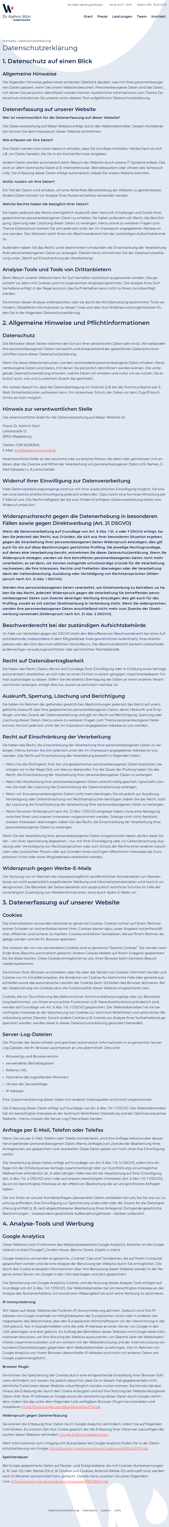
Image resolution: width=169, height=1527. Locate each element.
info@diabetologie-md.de (35, 450)
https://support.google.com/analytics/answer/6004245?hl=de (99, 1448)
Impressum (89, 1510)
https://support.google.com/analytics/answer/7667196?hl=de (59, 1481)
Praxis (102, 16)
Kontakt (158, 16)
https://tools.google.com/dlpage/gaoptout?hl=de (61, 1407)
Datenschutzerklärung (63, 1510)
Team (142, 16)
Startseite (9, 41)
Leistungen (122, 16)
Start (88, 16)
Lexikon (106, 1510)
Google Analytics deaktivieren (83, 1435)
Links (117, 1510)
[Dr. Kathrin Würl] (16, 12)
